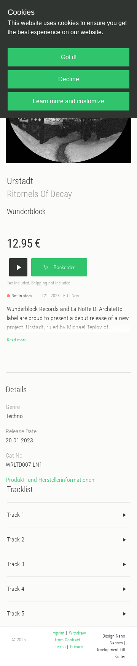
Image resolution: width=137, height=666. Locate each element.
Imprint (57, 633)
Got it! (68, 57)
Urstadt (20, 180)
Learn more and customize (68, 101)
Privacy (76, 646)
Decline (68, 79)
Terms (60, 646)
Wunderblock (26, 211)
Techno (14, 416)
